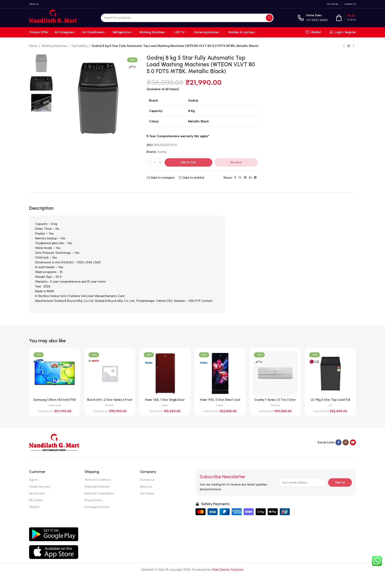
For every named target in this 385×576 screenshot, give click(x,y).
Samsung (55, 405)
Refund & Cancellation (99, 493)
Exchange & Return (97, 507)
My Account (37, 493)
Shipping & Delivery (97, 486)
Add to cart (188, 162)
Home (33, 46)
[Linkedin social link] (250, 177)
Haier (164, 405)
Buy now (236, 162)
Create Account (39, 486)
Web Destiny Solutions (228, 569)
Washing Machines (54, 46)
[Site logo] (53, 17)
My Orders (36, 500)
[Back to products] (348, 46)
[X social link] (240, 177)
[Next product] (353, 46)
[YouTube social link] (353, 442)
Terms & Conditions (98, 479)
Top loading (79, 46)
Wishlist (34, 507)
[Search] (269, 17)
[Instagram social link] (346, 442)
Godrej (161, 152)
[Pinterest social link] (245, 177)
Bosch (110, 405)
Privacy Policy (94, 500)
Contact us (147, 479)
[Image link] (54, 442)
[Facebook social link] (235, 177)
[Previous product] (343, 46)
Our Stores (147, 493)
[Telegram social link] (255, 177)
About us (146, 486)
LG (330, 405)
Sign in (33, 479)
